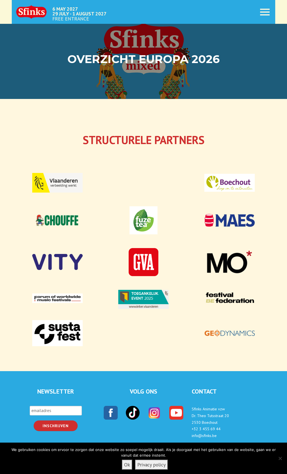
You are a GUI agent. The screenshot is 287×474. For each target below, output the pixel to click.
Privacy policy (151, 464)
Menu (262, 12)
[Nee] (280, 458)
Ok (127, 464)
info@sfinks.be (204, 435)
